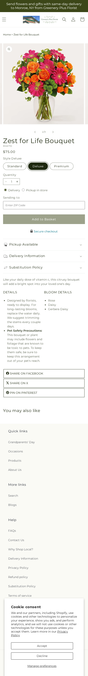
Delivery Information (23, 558)
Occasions (15, 451)
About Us (14, 470)
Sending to (17, 198)
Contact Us (16, 540)
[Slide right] (53, 132)
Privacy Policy (18, 568)
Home (7, 34)
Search (13, 495)
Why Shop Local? (20, 549)
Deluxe (38, 166)
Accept (42, 646)
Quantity (9, 175)
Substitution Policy (22, 586)
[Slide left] (34, 132)
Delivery (14, 190)
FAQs (12, 531)
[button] (64, 19)
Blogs (12, 505)
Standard (14, 166)
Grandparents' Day (21, 442)
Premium (61, 166)
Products (14, 460)
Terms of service (20, 595)
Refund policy (18, 577)
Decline (42, 656)
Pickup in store (36, 190)
